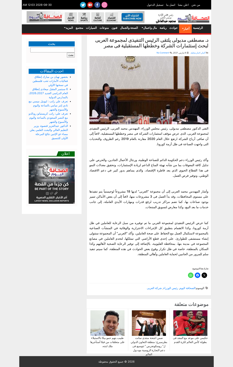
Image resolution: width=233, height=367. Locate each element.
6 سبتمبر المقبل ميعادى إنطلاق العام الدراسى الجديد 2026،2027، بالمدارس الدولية (48, 93)
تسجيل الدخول (155, 4)
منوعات (104, 27)
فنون (114, 27)
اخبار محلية (195, 52)
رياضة (163, 27)
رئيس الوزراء (170, 288)
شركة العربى (154, 288)
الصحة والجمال (129, 27)
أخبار (187, 28)
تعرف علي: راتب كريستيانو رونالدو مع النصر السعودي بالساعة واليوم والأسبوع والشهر (48, 117)
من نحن (195, 4)
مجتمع (79, 27)
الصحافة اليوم (187, 288)
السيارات (91, 27)
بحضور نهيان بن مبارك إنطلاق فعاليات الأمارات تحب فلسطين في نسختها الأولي (50, 81)
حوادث (173, 27)
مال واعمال (150, 27)
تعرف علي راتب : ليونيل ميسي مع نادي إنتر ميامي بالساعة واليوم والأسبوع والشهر (48, 105)
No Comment (163, 52)
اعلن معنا (183, 4)
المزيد (69, 27)
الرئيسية (198, 27)
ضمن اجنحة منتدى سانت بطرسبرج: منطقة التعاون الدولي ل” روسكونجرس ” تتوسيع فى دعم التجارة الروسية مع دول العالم (149, 346)
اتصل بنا (170, 4)
